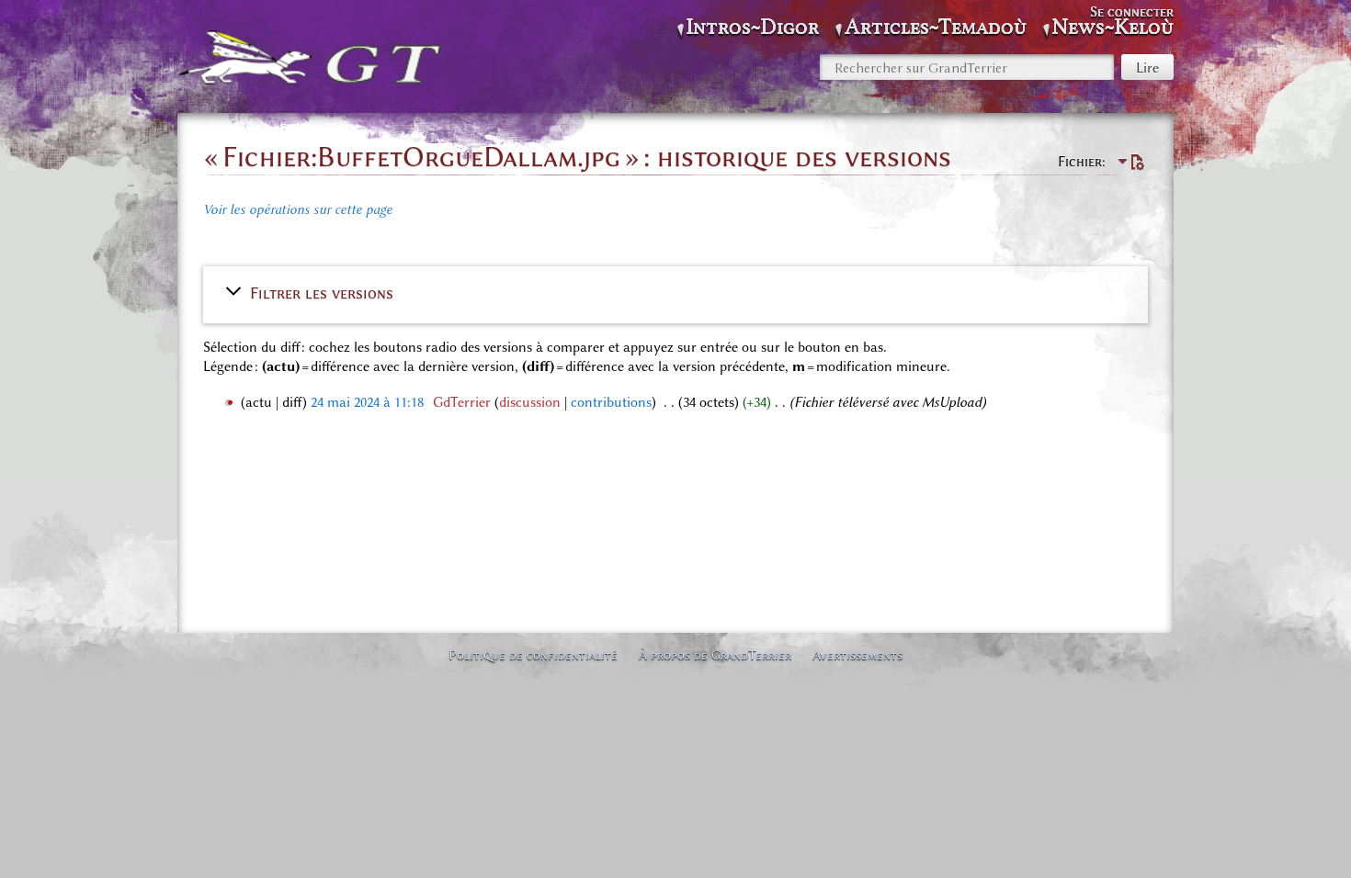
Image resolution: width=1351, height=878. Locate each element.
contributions (611, 402)
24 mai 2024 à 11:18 (367, 402)
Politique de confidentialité (533, 655)
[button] (675, 293)
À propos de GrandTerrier (715, 655)
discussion (530, 402)
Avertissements (857, 655)
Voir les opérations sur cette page (297, 209)
